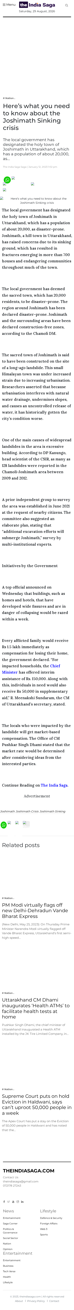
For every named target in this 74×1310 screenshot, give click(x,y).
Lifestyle (8, 1282)
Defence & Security (51, 1217)
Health (7, 1276)
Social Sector (10, 1238)
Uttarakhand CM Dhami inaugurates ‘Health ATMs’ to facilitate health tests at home (36, 1008)
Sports (44, 1234)
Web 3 (43, 1229)
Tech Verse (9, 1271)
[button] (9, 4)
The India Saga (54, 785)
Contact (54, 1301)
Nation (7, 1243)
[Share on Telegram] (46, 185)
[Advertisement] (37, 54)
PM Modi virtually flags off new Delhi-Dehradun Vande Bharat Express (35, 910)
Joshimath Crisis (27, 811)
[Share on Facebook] (28, 179)
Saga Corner (10, 1223)
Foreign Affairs (48, 1223)
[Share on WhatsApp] (7, 179)
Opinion (7, 1249)
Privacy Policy (36, 1301)
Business (8, 1265)
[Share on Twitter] (16, 185)
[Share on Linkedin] (18, 191)
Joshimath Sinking (52, 811)
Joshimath (7, 811)
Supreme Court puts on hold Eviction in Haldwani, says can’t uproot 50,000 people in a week (37, 1104)
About (19, 1301)
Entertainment (12, 1217)
